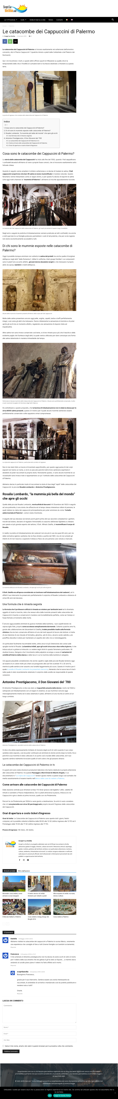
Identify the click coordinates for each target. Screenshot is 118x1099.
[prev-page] (4, 923)
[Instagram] (25, 860)
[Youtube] (29, 860)
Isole (22, 20)
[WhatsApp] (10, 41)
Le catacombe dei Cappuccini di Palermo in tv (24, 141)
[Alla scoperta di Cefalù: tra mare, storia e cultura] (64, 884)
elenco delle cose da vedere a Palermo (49, 778)
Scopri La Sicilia (9, 36)
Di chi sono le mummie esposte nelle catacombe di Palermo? (28, 130)
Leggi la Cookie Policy (62, 1095)
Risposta (13, 947)
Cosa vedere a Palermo (61, 917)
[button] (112, 20)
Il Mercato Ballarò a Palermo (12, 917)
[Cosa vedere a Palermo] (64, 907)
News (51, 20)
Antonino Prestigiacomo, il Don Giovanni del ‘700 (24, 138)
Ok (50, 1095)
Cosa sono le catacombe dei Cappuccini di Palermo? (24, 128)
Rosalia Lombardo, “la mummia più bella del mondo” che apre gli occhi (31, 133)
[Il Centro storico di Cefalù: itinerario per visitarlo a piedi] (39, 884)
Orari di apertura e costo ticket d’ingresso (23, 145)
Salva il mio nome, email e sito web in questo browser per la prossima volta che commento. (39, 1046)
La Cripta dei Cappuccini (25, 776)
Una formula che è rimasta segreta (20, 136)
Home (5, 26)
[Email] (15, 41)
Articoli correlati (9, 871)
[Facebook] (5, 41)
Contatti (59, 20)
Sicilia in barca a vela (37, 20)
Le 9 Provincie (9, 20)
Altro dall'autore (24, 871)
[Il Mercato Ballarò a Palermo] (14, 907)
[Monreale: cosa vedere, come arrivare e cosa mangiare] (14, 884)
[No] (115, 1093)
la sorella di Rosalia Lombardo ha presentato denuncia (27, 669)
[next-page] (7, 923)
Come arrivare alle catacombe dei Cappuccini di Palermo (28, 143)
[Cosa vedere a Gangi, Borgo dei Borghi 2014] (39, 907)
